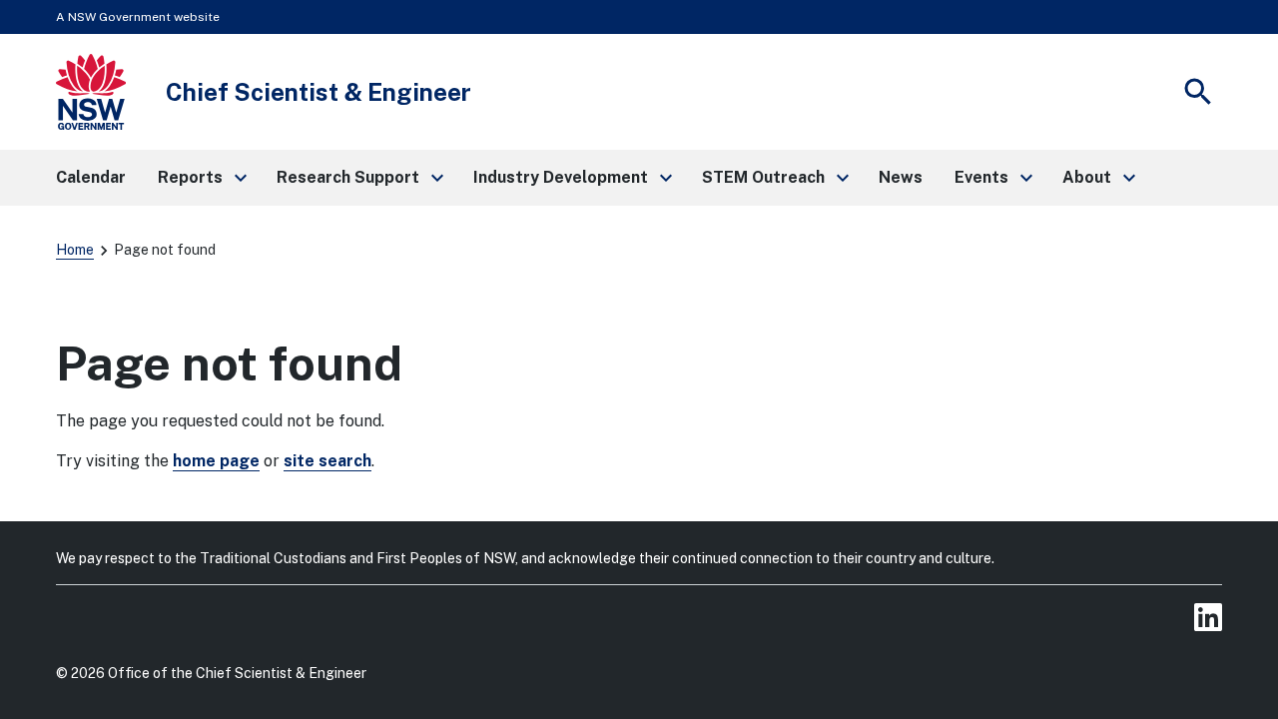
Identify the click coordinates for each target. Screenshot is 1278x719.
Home (75, 250)
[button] (201, 178)
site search (327, 460)
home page (216, 460)
